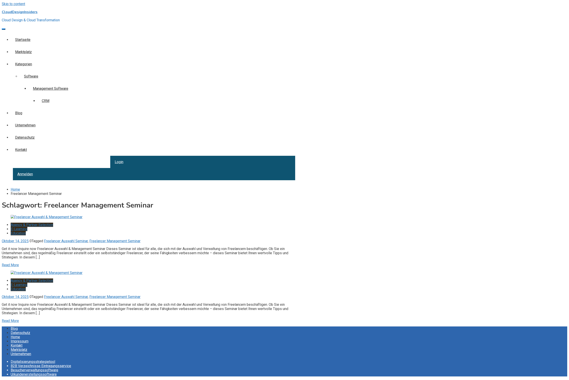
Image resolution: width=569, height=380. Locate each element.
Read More (10, 265)
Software (31, 76)
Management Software (50, 88)
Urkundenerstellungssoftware (34, 374)
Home (15, 337)
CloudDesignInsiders (20, 12)
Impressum (19, 341)
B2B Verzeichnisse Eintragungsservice (41, 366)
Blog (18, 113)
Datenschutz (25, 137)
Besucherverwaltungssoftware (34, 370)
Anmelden (25, 174)
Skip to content (13, 4)
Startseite (22, 40)
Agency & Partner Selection (32, 225)
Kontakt (21, 150)
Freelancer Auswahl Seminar (66, 241)
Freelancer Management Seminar (114, 241)
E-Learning (19, 229)
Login (119, 162)
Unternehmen (25, 125)
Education (18, 233)
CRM (45, 101)
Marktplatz (23, 52)
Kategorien (23, 64)
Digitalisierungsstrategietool (33, 362)
